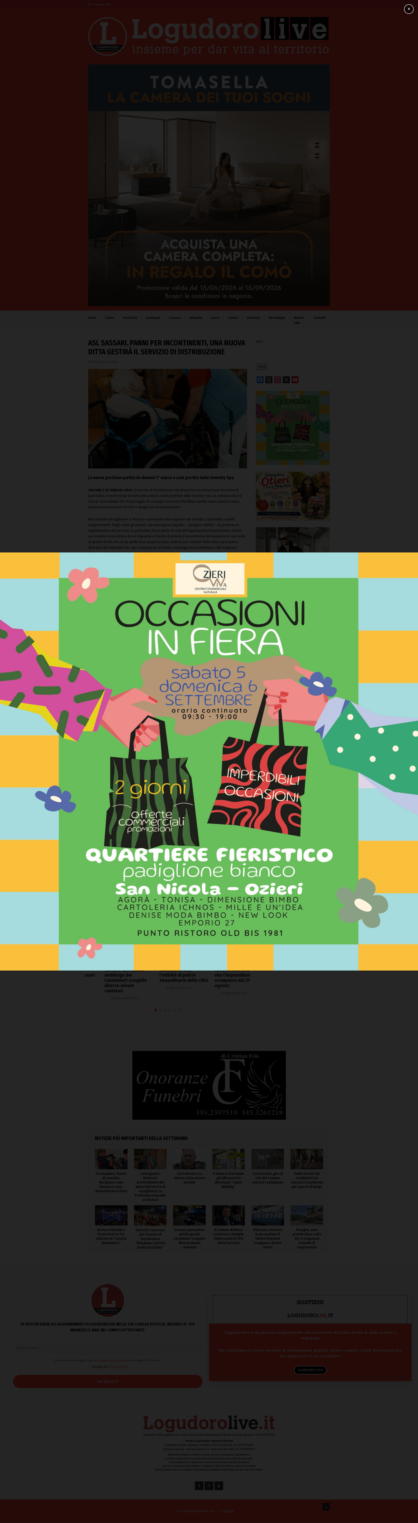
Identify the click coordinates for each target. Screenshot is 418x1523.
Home (92, 318)
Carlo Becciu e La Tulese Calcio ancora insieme (292, 791)
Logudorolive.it (136, 629)
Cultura (233, 318)
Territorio (130, 318)
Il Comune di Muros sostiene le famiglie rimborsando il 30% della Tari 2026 (228, 1236)
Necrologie (277, 318)
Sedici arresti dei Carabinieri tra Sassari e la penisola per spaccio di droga (307, 1180)
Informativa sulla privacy (169, 777)
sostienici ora (310, 1370)
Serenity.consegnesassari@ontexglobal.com (140, 617)
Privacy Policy (177, 784)
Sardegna (153, 318)
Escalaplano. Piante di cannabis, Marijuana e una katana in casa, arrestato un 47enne (290, 751)
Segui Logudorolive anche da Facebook (118, 644)
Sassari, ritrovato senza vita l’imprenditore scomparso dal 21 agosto (222, 977)
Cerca (259, 341)
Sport (215, 318)
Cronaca (175, 318)
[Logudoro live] (209, 38)
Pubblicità (228, 1511)
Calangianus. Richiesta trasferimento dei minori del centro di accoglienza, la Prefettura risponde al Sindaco (291, 772)
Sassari (96, 683)
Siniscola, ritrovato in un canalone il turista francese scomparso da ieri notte (267, 1238)
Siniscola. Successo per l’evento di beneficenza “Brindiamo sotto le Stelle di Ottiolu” (150, 1238)
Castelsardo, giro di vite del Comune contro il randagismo (291, 826)
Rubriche (253, 318)
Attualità (195, 318)
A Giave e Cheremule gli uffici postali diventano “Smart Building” (293, 807)
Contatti (319, 318)
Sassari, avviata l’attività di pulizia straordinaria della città (167, 975)
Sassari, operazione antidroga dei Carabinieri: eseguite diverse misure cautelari (109, 980)
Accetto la (169, 784)
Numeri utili (299, 320)
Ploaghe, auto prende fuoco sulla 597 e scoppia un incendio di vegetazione (307, 1238)
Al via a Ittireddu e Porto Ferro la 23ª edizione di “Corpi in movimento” (111, 1236)
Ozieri (109, 318)
